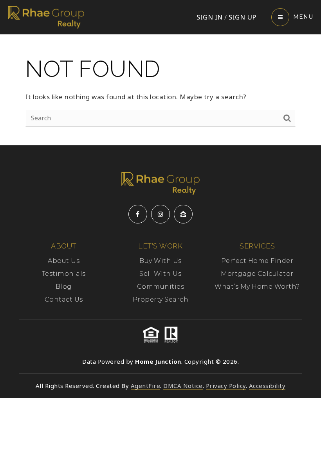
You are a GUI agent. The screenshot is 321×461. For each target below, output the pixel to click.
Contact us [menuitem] (64, 299)
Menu (303, 16)
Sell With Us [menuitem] (160, 273)
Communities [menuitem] (160, 286)
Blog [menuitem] (64, 286)
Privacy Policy (226, 386)
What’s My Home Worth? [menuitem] (257, 286)
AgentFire (145, 386)
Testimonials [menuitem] (64, 273)
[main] (160, 89)
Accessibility (267, 386)
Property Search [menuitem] (161, 299)
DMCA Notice (183, 386)
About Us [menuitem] (63, 260)
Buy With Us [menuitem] (160, 260)
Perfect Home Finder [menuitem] (257, 260)
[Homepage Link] (46, 16)
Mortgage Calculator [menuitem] (257, 273)
